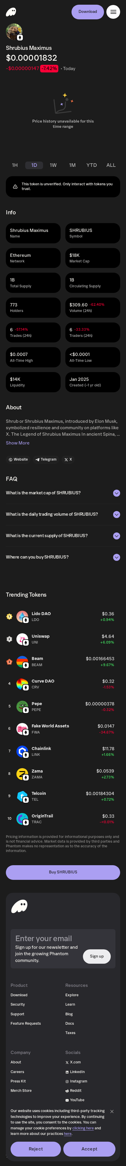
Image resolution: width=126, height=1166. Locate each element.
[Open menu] (113, 12)
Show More (18, 443)
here (67, 1134)
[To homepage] (19, 906)
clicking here (83, 1128)
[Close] (111, 1111)
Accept (89, 1149)
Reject (36, 1149)
